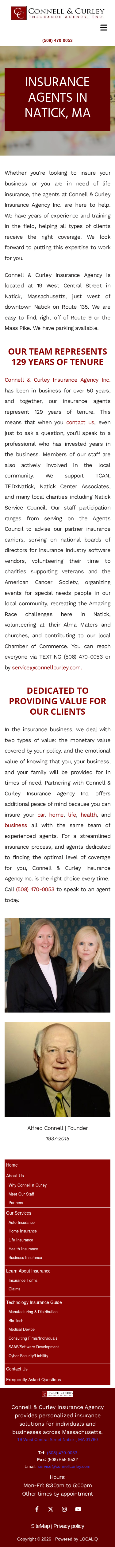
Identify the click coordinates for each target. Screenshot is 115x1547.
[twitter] (50, 1509)
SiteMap (40, 1526)
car (41, 814)
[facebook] (37, 1509)
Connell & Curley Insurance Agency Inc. (57, 379)
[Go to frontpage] (57, 13)
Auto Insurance (22, 1222)
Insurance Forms (23, 1280)
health (89, 814)
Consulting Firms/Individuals (33, 1338)
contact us (80, 422)
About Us (15, 1175)
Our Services (18, 1213)
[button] (57, 27)
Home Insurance (23, 1231)
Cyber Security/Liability (28, 1355)
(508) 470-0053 (57, 40)
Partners (16, 1202)
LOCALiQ (88, 1539)
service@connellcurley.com (46, 667)
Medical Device (22, 1329)
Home (12, 1165)
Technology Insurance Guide (34, 1302)
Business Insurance (25, 1257)
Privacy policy (68, 1526)
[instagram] (64, 1509)
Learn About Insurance (28, 1271)
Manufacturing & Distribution (33, 1311)
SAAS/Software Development (34, 1347)
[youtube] (78, 1509)
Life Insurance (21, 1240)
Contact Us (17, 1368)
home (56, 814)
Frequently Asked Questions (33, 1379)
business (16, 825)
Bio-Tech (16, 1320)
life (72, 814)
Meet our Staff (21, 1194)
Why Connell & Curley (28, 1185)
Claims (14, 1289)
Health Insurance (23, 1249)
